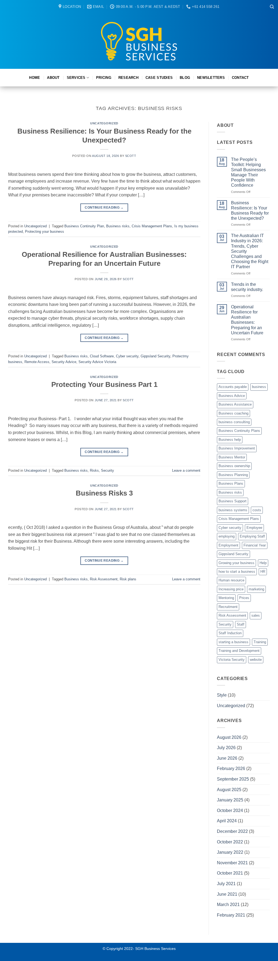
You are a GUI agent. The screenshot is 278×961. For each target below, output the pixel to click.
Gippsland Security (155, 356)
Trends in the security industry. (247, 287)
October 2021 (230, 873)
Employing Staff (252, 536)
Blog (185, 78)
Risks (94, 470)
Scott (130, 155)
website (256, 660)
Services (76, 78)
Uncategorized (104, 123)
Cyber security (127, 356)
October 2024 (230, 810)
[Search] (272, 7)
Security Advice (64, 362)
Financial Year (255, 545)
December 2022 (232, 831)
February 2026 (231, 768)
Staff (240, 624)
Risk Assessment (104, 579)
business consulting (234, 422)
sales (255, 615)
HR (262, 572)
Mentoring (226, 598)
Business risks (117, 226)
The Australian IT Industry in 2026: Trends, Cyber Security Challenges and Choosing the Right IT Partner (249, 251)
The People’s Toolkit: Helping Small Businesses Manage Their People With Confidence (248, 172)
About (53, 78)
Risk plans (128, 579)
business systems (233, 510)
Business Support (233, 501)
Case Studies (159, 78)
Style (222, 695)
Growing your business (236, 563)
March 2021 (228, 904)
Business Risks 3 (104, 493)
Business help (230, 440)
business (259, 387)
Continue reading (104, 207)
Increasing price (231, 589)
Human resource (231, 580)
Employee (254, 528)
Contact (240, 78)
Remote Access (36, 362)
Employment (228, 545)
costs (256, 510)
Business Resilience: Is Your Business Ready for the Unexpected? (250, 210)
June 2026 (227, 758)
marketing (256, 589)
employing (227, 536)
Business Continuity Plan (84, 226)
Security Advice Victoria (97, 362)
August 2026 (229, 737)
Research (128, 78)
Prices (244, 598)
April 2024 (227, 820)
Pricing (103, 78)
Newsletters (211, 78)
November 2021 (232, 862)
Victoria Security (232, 660)
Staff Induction (230, 633)
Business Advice (232, 396)
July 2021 (226, 883)
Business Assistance (235, 404)
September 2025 (233, 779)
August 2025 (229, 789)
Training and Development (239, 651)
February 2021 (231, 915)
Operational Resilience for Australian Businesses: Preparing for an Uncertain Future (247, 320)
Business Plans (231, 483)
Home (34, 78)
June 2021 (227, 894)
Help (263, 563)
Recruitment (228, 607)
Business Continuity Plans (239, 431)
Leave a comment (186, 470)
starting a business (233, 642)
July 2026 (226, 747)
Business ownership (234, 466)
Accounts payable (233, 387)
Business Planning (233, 475)
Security (107, 470)
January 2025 (230, 800)
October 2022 (230, 842)
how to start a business (237, 572)
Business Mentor (232, 457)
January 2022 (230, 852)
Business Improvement (237, 448)
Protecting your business (44, 231)
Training (260, 642)
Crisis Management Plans (152, 226)
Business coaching (233, 413)
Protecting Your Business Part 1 (104, 384)
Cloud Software (102, 356)
